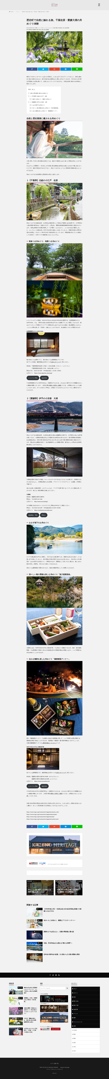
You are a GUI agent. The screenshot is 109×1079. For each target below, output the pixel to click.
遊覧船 (47, 29)
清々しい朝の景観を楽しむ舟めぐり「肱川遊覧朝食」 (44, 108)
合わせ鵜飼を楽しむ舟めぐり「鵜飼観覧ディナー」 (44, 111)
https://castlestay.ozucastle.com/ (43, 510)
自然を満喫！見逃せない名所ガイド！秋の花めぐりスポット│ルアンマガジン (30, 1010)
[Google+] (54, 69)
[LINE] (77, 69)
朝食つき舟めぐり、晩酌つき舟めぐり (40, 99)
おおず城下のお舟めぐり (37, 105)
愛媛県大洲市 (36, 29)
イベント (18, 11)
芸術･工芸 (75, 1005)
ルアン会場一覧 (54, 1063)
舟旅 (45, 29)
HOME (11, 11)
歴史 (40, 29)
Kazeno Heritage (64, 1067)
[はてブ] (65, 69)
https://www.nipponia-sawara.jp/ (43, 373)
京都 (21, 1008)
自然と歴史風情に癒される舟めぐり (38, 93)
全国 (21, 998)
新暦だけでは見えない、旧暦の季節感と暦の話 (59, 931)
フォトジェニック (49, 27)
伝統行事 (20, 1018)
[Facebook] (32, 69)
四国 (56, 27)
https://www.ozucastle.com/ (42, 781)
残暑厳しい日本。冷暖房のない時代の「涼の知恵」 (30, 999)
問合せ (44, 515)
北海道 (75, 1030)
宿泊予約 (44, 378)
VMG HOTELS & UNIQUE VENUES (49, 1067)
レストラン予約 (32, 378)
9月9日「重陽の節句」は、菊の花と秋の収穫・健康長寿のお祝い (30, 1020)
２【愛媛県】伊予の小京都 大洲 (37, 102)
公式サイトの (51, 362)
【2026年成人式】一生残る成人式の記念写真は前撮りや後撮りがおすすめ (62, 910)
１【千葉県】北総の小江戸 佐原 (37, 96)
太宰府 (21, 987)
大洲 (59, 27)
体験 (74, 1017)
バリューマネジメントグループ (54, 1069)
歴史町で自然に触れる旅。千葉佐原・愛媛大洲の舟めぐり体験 (35, 11)
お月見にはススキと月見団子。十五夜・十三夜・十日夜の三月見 (30, 1030)
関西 (74, 1038)
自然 (66, 27)
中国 (74, 1046)
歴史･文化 (62, 27)
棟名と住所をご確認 (56, 793)
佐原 (54, 27)
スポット (43, 27)
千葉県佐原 (30, 29)
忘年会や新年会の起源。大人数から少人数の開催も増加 (62, 954)
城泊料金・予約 (32, 515)
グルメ (40, 920)
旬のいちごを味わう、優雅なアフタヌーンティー (59, 920)
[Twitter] (43, 69)
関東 (68, 27)
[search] (67, 988)
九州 (74, 1051)
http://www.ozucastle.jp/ (41, 501)
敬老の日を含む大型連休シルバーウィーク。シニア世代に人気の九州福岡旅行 (30, 990)
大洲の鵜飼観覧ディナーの (41, 743)
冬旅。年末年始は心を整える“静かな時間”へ (58, 943)
